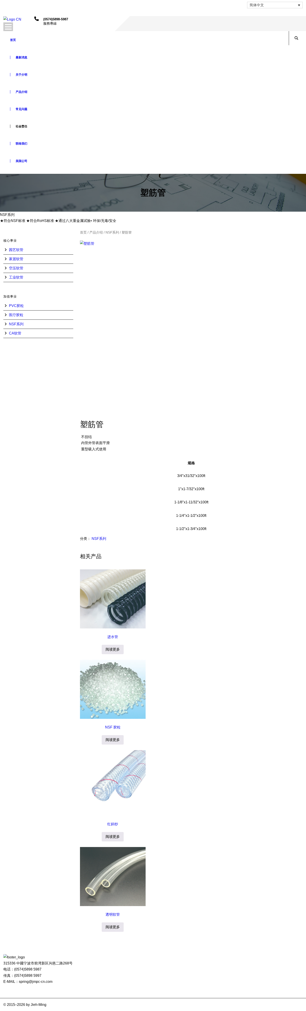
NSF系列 (112, 232)
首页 (13, 40)
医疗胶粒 (16, 315)
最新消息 (21, 57)
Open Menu (8, 26)
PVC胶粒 (16, 306)
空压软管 (16, 268)
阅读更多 (113, 649)
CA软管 (15, 333)
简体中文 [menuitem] (257, 5)
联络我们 (21, 143)
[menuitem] (275, 5)
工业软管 (16, 277)
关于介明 (21, 74)
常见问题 (21, 109)
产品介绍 (21, 92)
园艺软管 (16, 250)
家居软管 (16, 259)
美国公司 (21, 161)
